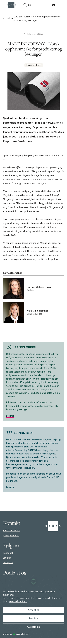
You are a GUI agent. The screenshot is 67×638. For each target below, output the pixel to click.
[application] (33, 606)
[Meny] (59, 5)
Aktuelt (7, 18)
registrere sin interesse (27, 223)
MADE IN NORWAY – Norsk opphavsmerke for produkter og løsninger (37, 18)
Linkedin (7, 557)
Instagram (8, 562)
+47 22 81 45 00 (11, 530)
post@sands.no (11, 535)
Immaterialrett (33, 65)
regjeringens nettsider (36, 155)
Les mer (10, 415)
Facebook (8, 553)
